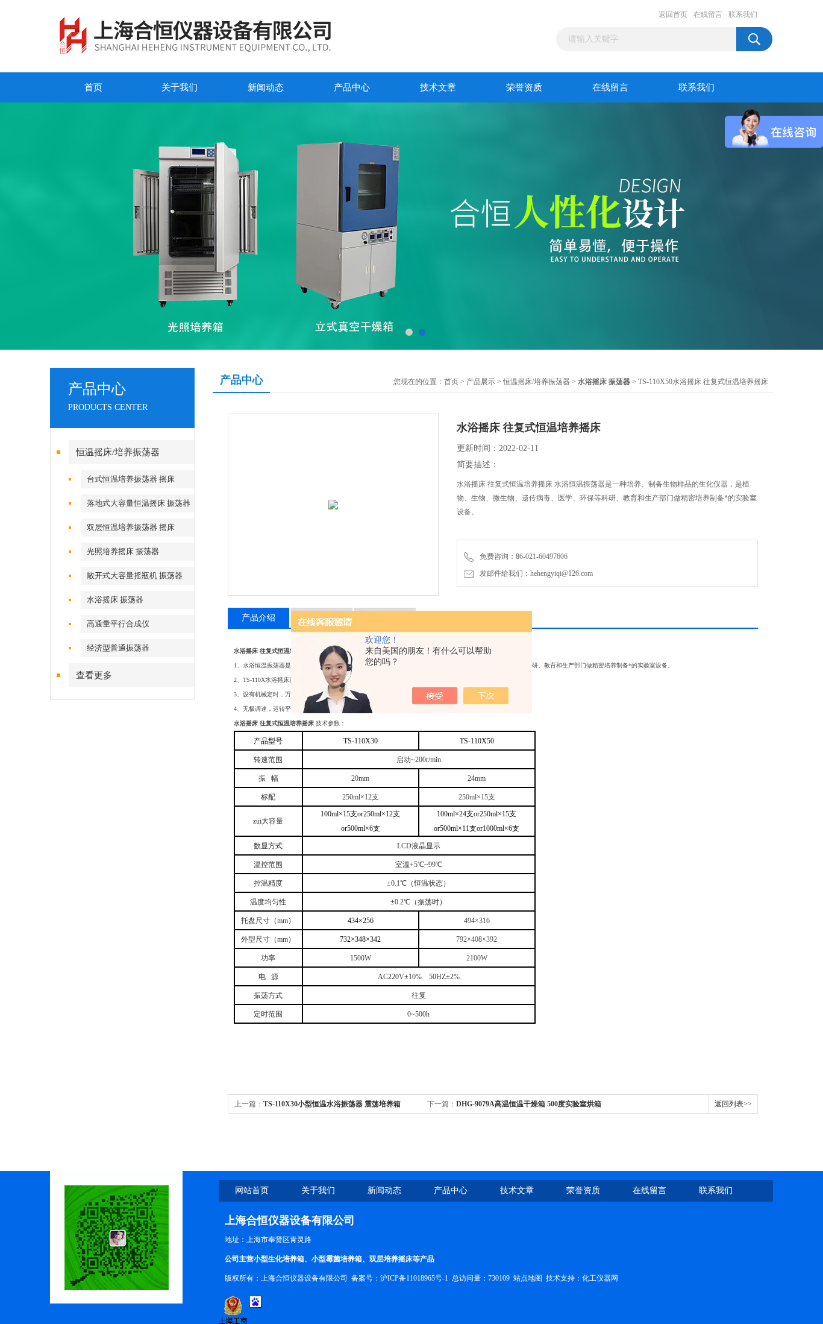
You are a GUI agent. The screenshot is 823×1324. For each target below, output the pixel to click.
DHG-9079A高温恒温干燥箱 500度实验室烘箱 (528, 1104)
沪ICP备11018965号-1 (414, 1278)
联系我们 (742, 14)
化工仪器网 (600, 1278)
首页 (93, 87)
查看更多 (94, 675)
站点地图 (527, 1278)
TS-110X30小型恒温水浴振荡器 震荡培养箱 (332, 1104)
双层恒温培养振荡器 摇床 (131, 527)
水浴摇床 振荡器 (115, 599)
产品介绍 (258, 617)
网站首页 (252, 1190)
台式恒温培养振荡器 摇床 (131, 479)
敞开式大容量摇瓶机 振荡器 (135, 575)
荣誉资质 (524, 87)
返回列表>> (733, 1104)
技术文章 (438, 87)
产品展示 (480, 381)
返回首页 (673, 14)
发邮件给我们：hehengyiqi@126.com (534, 573)
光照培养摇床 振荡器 (123, 551)
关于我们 (179, 87)
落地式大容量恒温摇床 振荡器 (138, 503)
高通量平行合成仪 (118, 623)
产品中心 (352, 87)
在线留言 (707, 14)
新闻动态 (266, 87)
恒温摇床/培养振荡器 (118, 452)
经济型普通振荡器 (118, 647)
